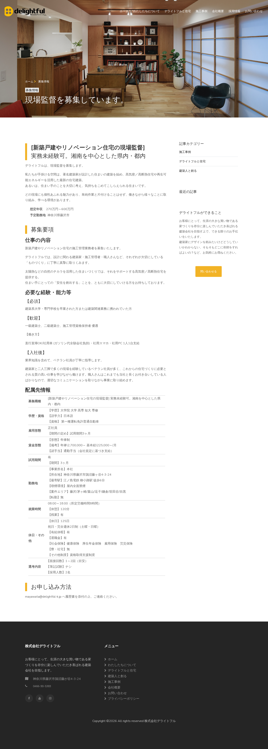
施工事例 (201, 11)
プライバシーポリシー (123, 699)
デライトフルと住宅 (177, 11)
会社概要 (218, 11)
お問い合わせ (254, 11)
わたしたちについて (146, 11)
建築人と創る (188, 171)
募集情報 (43, 81)
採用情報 (234, 11)
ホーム (124, 11)
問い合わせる (208, 271)
